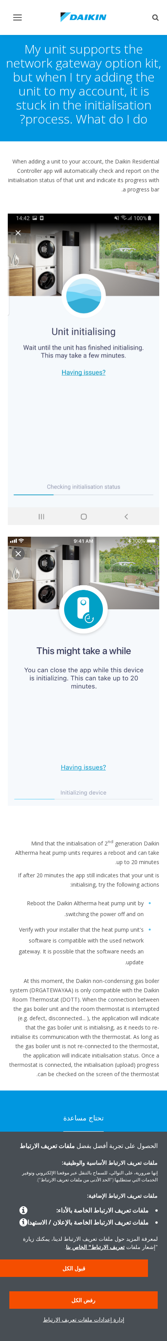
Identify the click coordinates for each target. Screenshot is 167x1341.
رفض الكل (83, 1300)
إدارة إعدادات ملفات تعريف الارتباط (83, 1319)
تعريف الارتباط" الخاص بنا (95, 1247)
